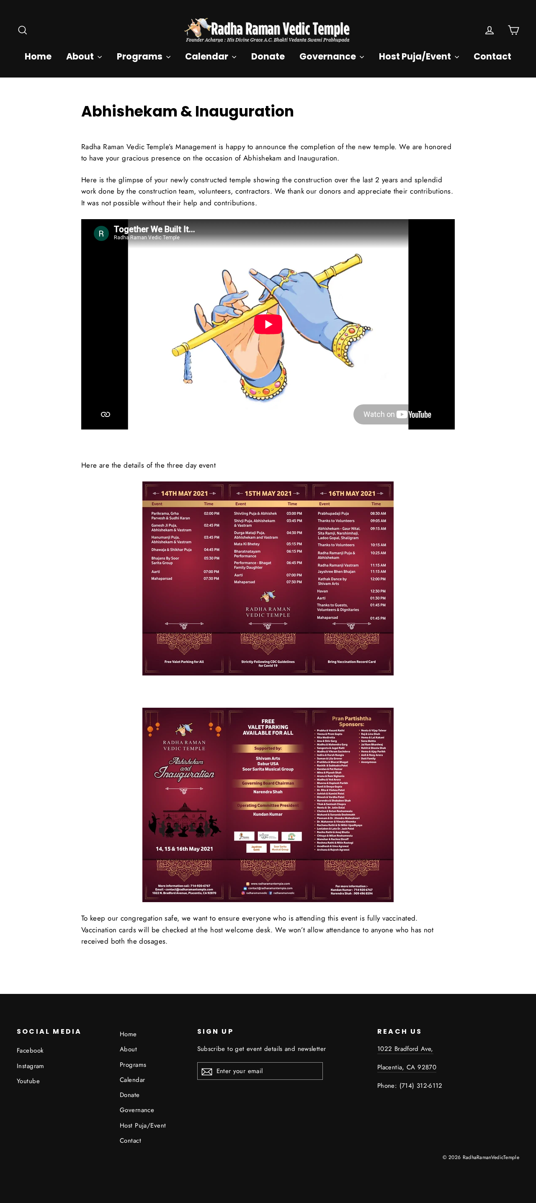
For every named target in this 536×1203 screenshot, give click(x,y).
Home (38, 56)
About (80, 56)
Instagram (30, 1066)
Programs (140, 56)
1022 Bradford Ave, (405, 1048)
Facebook (30, 1050)
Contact (492, 56)
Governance (328, 56)
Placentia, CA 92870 (406, 1067)
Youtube (28, 1081)
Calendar (207, 56)
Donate (268, 56)
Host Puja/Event (416, 56)
